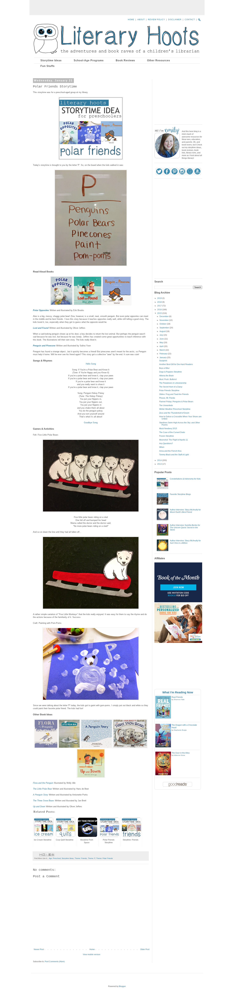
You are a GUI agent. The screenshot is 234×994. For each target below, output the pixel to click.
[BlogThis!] (43, 854)
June (162, 339)
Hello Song (91, 364)
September (165, 328)
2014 (159, 460)
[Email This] (40, 854)
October (163, 324)
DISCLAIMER (174, 19)
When (161, 447)
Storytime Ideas (68, 858)
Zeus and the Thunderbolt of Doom (174, 413)
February (164, 354)
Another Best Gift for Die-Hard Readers (176, 364)
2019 (159, 298)
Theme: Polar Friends (104, 858)
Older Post (144, 949)
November (164, 320)
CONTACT (190, 19)
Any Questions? (166, 443)
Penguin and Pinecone (44, 345)
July (161, 335)
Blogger (122, 986)
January (163, 357)
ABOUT (141, 19)
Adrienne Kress (179, 755)
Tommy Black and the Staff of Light (174, 455)
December (164, 316)
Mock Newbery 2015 (168, 428)
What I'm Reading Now (177, 692)
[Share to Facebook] (49, 854)
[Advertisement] (117, 7)
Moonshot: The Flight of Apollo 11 (173, 440)
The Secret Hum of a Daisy (170, 387)
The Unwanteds (166, 405)
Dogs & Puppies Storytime (170, 372)
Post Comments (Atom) (55, 961)
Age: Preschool (55, 858)
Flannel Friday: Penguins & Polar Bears (176, 401)
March (162, 350)
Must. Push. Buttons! (168, 379)
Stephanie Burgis (180, 730)
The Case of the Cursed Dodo (172, 432)
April (162, 346)
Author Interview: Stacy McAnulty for (185, 511)
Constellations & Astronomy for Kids (185, 479)
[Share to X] (46, 854)
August (163, 331)
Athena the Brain (166, 376)
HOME (131, 19)
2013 (159, 464)
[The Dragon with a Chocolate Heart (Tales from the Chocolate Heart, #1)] (163, 747)
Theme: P (91, 858)
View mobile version (91, 954)
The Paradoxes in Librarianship (172, 383)
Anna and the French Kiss (170, 451)
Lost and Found (41, 328)
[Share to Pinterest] (52, 854)
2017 (159, 306)
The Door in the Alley (181, 753)
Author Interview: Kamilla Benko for (185, 527)
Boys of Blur (164, 368)
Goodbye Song (91, 422)
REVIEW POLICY (156, 19)
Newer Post (39, 949)
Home (92, 949)
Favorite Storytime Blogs (180, 494)
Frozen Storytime (166, 436)
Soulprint (163, 361)
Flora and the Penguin (43, 783)
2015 (159, 313)
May (162, 342)
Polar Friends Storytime (169, 390)
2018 (159, 302)
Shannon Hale (179, 699)
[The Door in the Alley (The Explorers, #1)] (163, 774)
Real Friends (177, 697)
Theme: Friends (81, 858)
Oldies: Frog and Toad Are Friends (174, 394)
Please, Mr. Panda (167, 398)
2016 (159, 309)
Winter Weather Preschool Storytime (174, 409)
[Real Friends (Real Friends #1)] (163, 718)
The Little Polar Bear (42, 789)
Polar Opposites (41, 310)
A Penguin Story (40, 795)
